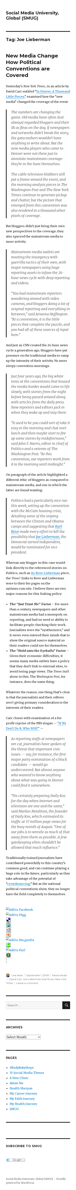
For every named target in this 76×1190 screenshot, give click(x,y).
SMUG (14, 1109)
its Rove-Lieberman (45, 573)
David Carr (15, 979)
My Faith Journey (22, 1098)
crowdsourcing (18, 884)
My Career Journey (23, 1093)
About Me (16, 1083)
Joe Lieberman (47, 537)
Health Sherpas (21, 1088)
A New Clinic (19, 1078)
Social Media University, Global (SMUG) (32, 15)
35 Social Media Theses (27, 1073)
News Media (59, 975)
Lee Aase (17, 975)
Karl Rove (48, 979)
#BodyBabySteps (22, 1067)
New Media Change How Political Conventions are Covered (32, 65)
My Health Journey (23, 1104)
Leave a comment (27, 983)
